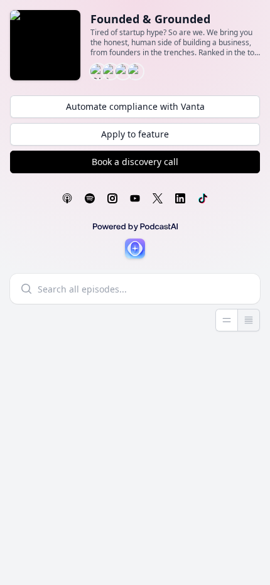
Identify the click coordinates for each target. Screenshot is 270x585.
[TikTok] (203, 198)
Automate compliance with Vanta (135, 106)
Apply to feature (135, 134)
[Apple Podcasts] (67, 198)
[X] (158, 198)
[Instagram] (112, 198)
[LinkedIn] (180, 198)
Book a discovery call (135, 162)
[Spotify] (90, 198)
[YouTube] (135, 198)
